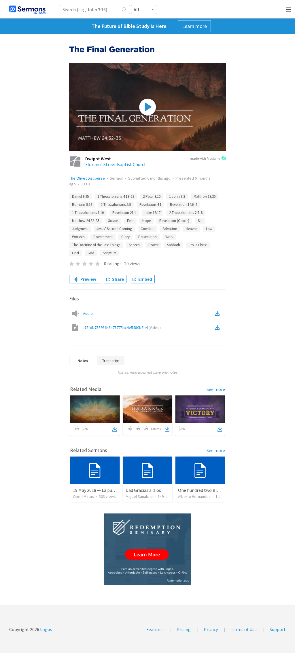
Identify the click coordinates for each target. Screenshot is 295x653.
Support (278, 629)
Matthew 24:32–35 (85, 220)
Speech (134, 244)
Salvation (169, 228)
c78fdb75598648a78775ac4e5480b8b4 (121, 327)
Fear (130, 220)
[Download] (114, 429)
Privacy (211, 629)
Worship (78, 236)
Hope (146, 220)
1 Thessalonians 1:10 (88, 212)
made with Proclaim (205, 158)
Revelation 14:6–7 (183, 204)
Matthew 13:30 (204, 196)
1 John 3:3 (177, 196)
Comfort (147, 228)
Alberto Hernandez (194, 496)
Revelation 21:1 (124, 212)
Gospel (113, 220)
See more (216, 389)
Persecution (147, 236)
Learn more (194, 26)
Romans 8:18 (82, 204)
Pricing (184, 629)
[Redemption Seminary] (147, 549)
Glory (125, 236)
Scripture (109, 253)
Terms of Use (244, 629)
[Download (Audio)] (218, 313)
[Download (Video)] (218, 327)
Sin (200, 220)
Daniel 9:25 (80, 196)
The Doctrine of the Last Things (96, 244)
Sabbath (173, 244)
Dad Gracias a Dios (143, 490)
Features (155, 629)
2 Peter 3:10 (151, 196)
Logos (45, 629)
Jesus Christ (198, 244)
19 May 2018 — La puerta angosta (105, 490)
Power (153, 244)
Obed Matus (83, 496)
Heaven (191, 228)
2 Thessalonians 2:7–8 (186, 212)
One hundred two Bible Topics (207, 490)
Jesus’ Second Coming (114, 228)
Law (209, 228)
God (91, 253)
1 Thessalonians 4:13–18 (115, 196)
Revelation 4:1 (150, 204)
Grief (75, 253)
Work (169, 236)
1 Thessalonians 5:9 (116, 204)
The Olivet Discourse (87, 178)
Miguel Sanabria (139, 496)
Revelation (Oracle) (174, 220)
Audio (88, 313)
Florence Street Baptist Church (116, 164)
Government (103, 236)
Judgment (80, 228)
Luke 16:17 (152, 212)
